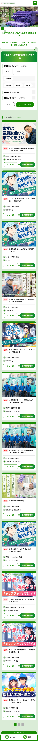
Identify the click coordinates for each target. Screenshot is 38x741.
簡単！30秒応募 (27, 164)
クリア (9, 104)
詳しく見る (11, 164)
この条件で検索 (25, 104)
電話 (29, 737)
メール (12, 737)
